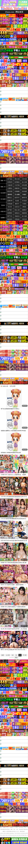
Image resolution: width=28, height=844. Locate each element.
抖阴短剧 (17, 219)
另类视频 (24, 188)
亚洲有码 (9, 182)
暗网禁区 (9, 213)
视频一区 (3, 180)
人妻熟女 (9, 188)
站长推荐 (3, 193)
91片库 (10, 206)
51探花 (24, 203)
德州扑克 (24, 197)
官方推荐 (3, 199)
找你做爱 (24, 191)
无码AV (3, 205)
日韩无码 (24, 219)
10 (12, 655)
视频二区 (3, 186)
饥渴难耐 (17, 191)
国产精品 (9, 179)
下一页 (24, 655)
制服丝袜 (17, 188)
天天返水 (24, 200)
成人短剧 (24, 216)
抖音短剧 (9, 203)
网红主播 (17, 179)
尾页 (16, 657)
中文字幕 (17, 185)
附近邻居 (9, 191)
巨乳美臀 (24, 185)
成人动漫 (24, 182)
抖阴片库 (3, 211)
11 (16, 655)
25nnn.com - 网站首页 (14, 12)
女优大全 (17, 206)
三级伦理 (9, 185)
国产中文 (9, 216)
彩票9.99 (9, 200)
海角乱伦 (17, 213)
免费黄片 (24, 210)
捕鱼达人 (9, 197)
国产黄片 (9, 210)
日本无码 (24, 179)
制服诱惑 (24, 213)
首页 (3, 655)
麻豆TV (17, 203)
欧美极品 (17, 182)
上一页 (7, 655)
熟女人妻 (17, 210)
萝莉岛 (24, 206)
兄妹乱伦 (17, 216)
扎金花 (17, 200)
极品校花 (9, 219)
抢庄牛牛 (17, 197)
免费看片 (3, 217)
